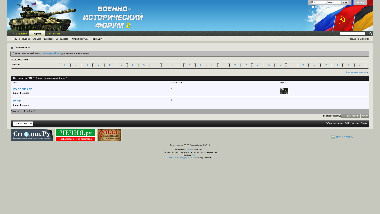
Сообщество (62, 39)
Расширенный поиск (359, 39)
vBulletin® (189, 150)
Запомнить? (320, 7)
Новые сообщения (21, 39)
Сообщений (175, 83)
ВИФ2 (348, 123)
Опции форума (79, 39)
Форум (37, 33)
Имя (15, 83)
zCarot (194, 155)
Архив (355, 123)
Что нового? (20, 33)
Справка (36, 39)
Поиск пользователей (356, 72)
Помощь (360, 2)
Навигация (96, 39)
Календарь (48, 39)
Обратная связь (334, 123)
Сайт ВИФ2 (53, 33)
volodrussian (22, 89)
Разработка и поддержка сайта (183, 158)
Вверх (365, 116)
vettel (17, 101)
